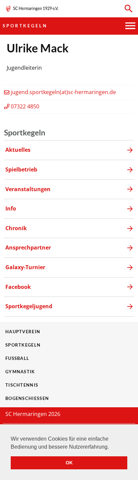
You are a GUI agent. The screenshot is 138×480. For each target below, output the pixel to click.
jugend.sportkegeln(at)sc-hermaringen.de (63, 92)
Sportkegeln (25, 25)
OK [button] (69, 462)
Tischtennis (21, 385)
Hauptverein (22, 331)
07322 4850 (25, 106)
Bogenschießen (27, 398)
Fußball (17, 358)
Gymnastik (20, 371)
